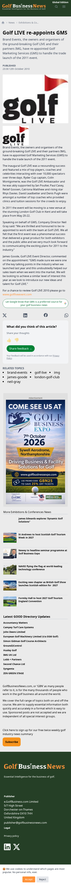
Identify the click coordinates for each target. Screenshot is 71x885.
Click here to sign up (15, 730)
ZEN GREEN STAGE (13, 673)
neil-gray (13, 381)
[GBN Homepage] (23, 6)
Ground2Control (12, 645)
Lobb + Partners (12, 659)
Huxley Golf (10, 650)
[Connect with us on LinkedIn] (8, 847)
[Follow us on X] (16, 847)
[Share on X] (5, 315)
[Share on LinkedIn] (25, 315)
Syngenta (8, 668)
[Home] (3, 22)
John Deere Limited (14, 631)
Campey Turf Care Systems (18, 627)
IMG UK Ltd (9, 654)
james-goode (17, 377)
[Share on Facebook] (46, 315)
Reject (42, 879)
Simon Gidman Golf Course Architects (24, 641)
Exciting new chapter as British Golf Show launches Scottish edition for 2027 (42, 584)
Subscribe (11, 742)
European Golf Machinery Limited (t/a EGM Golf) (30, 636)
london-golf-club (47, 377)
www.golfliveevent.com (17, 294)
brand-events (17, 372)
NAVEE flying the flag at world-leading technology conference (40, 568)
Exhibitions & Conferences (29, 22)
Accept (29, 879)
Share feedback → (20, 348)
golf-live (41, 372)
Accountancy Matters (15, 622)
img (57, 372)
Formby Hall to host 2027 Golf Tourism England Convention (40, 600)
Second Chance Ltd (14, 664)
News (12, 22)
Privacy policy (11, 835)
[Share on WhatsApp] (66, 315)
